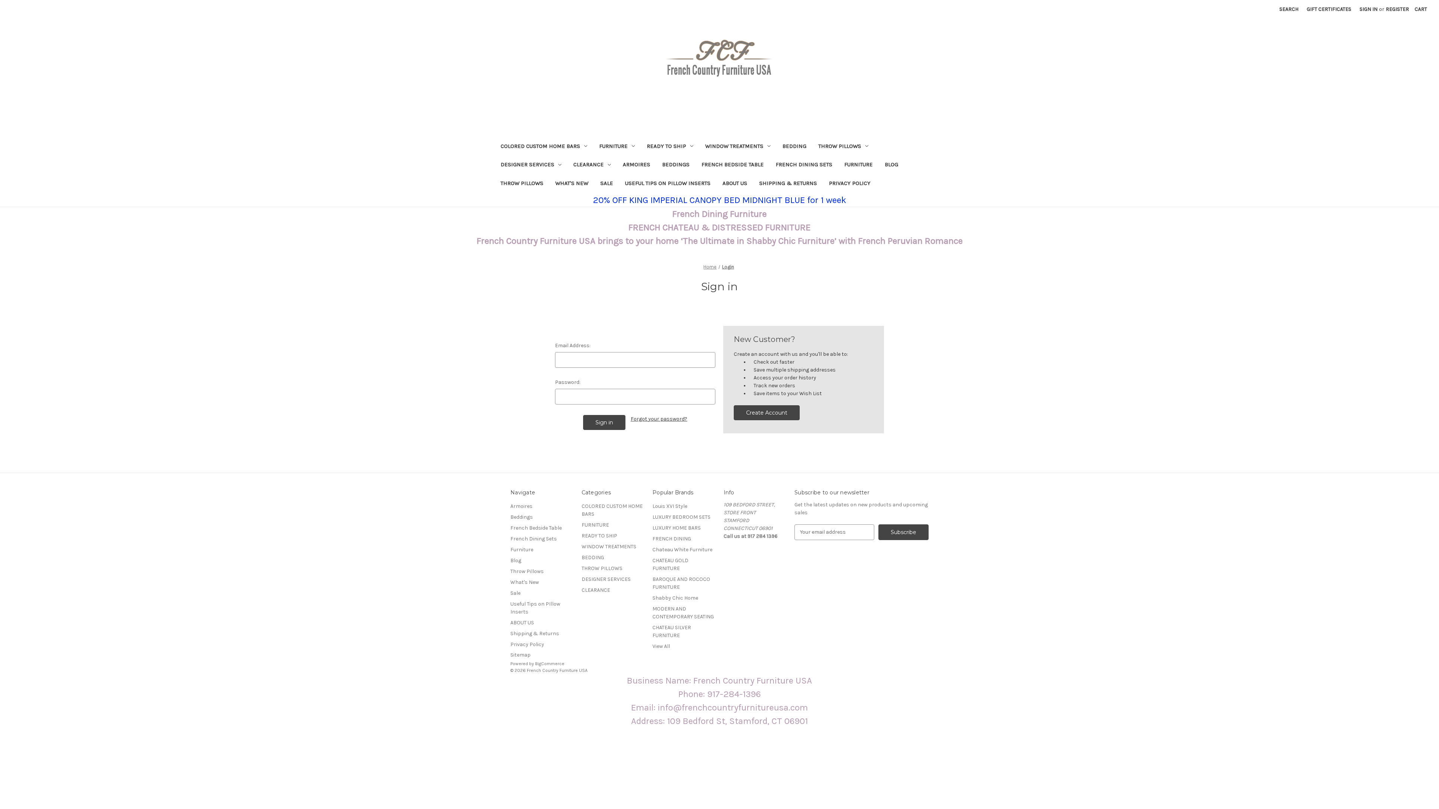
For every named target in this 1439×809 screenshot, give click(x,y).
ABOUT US (734, 183)
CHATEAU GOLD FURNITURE (670, 564)
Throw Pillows (522, 183)
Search (1288, 9)
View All (661, 646)
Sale (606, 183)
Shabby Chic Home (675, 598)
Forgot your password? (659, 419)
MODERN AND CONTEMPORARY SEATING (683, 613)
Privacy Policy (850, 183)
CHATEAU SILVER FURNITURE (671, 631)
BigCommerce (549, 663)
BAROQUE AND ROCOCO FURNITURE (681, 583)
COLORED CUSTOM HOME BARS (540, 146)
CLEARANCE (588, 164)
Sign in (1369, 9)
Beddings (676, 164)
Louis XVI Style (669, 506)
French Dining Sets (804, 164)
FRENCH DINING (671, 539)
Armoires (636, 164)
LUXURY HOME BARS (676, 528)
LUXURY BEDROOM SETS (681, 517)
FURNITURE (613, 146)
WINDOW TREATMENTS (734, 146)
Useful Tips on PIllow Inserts (668, 183)
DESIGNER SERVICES (527, 164)
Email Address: (573, 345)
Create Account (766, 412)
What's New (571, 183)
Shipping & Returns (788, 183)
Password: (567, 382)
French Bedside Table (733, 164)
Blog (891, 164)
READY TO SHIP (666, 146)
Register (1397, 9)
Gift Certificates (1329, 9)
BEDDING (794, 146)
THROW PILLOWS (839, 146)
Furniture (858, 164)
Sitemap (520, 655)
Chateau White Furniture (682, 549)
